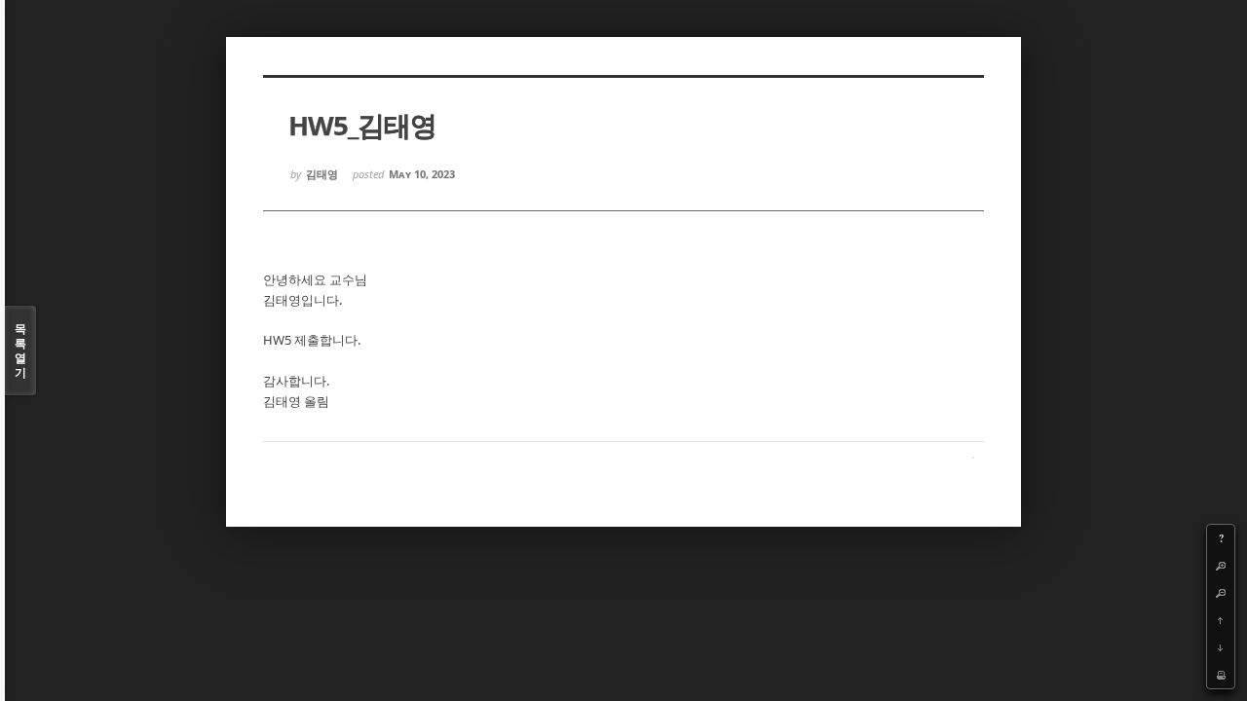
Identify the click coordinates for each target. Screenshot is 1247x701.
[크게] (1220, 565)
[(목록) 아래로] (1220, 647)
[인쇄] (1220, 674)
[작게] (1220, 593)
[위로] (1220, 620)
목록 (20, 350)
